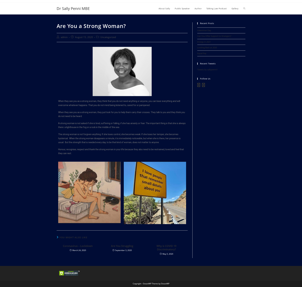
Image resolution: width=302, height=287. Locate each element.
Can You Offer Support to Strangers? (214, 36)
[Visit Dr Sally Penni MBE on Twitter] (203, 85)
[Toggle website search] (244, 8)
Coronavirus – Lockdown (78, 246)
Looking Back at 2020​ (207, 47)
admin (64, 37)
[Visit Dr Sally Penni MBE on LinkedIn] (198, 85)
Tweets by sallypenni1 (207, 69)
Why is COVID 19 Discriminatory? (166, 247)
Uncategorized (108, 37)
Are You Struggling (122, 246)
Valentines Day (204, 30)
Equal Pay (201, 53)
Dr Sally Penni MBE (73, 8)
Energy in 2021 (204, 41)
